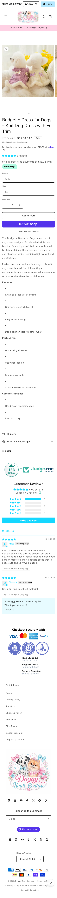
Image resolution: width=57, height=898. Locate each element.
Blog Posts (11, 726)
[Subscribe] (48, 818)
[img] (9, 539)
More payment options (29, 231)
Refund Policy (13, 699)
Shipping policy (46, 885)
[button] (6, 17)
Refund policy (43, 881)
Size (4, 186)
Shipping (5, 142)
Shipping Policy (14, 713)
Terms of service (29, 885)
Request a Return (15, 739)
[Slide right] (35, 113)
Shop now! (47, 4)
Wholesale (11, 719)
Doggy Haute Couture (24, 881)
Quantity (6, 199)
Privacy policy (13, 885)
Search (9, 693)
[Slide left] (22, 113)
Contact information (30, 890)
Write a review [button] (28, 520)
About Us (10, 706)
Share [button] (8, 451)
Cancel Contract (14, 733)
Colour (5, 173)
